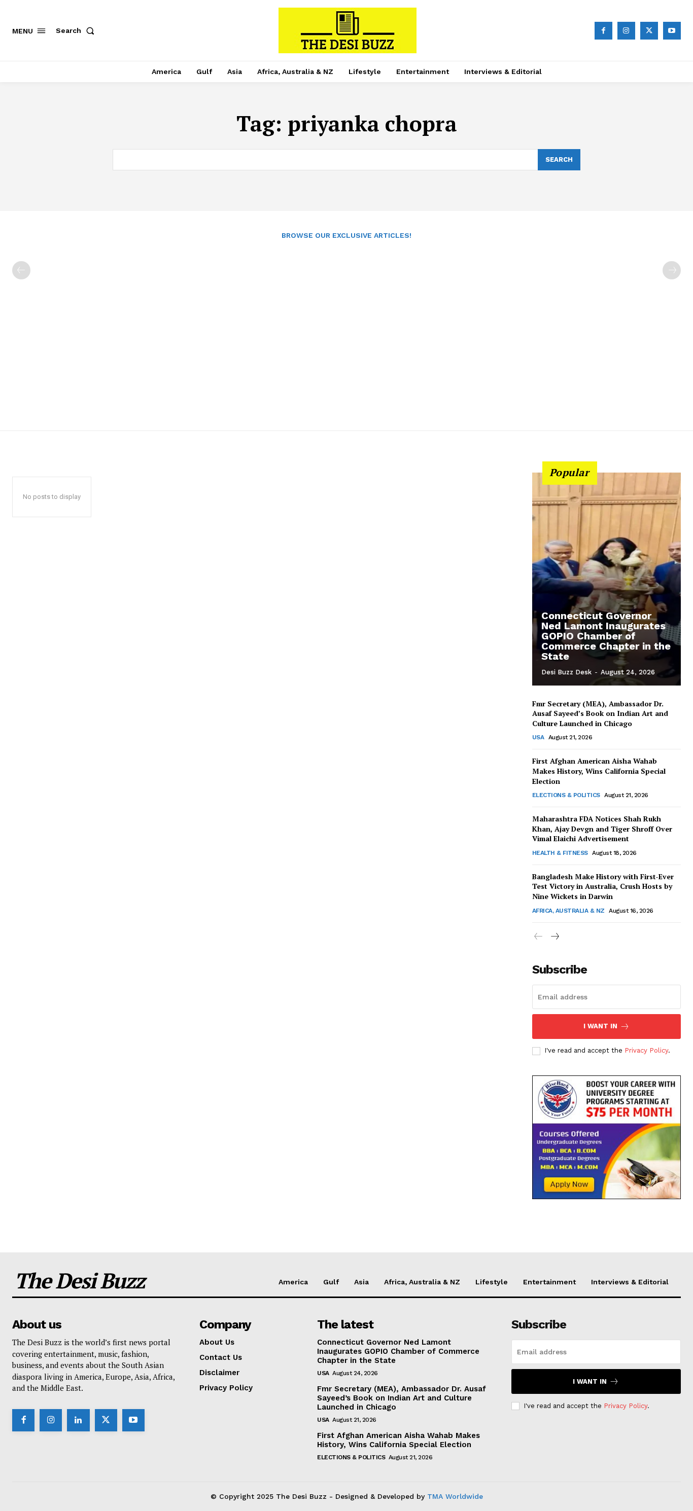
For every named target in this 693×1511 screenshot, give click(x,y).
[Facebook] (603, 31)
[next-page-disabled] (672, 270)
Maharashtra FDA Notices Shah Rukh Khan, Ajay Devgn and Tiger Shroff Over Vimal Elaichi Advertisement (602, 828)
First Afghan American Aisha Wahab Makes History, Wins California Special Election (599, 770)
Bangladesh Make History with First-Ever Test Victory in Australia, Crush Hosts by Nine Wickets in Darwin (603, 886)
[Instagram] (626, 31)
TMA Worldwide (455, 1496)
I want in (600, 1026)
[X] (649, 31)
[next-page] (554, 936)
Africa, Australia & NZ (568, 910)
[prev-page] (21, 270)
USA (538, 737)
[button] (77, 30)
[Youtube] (672, 31)
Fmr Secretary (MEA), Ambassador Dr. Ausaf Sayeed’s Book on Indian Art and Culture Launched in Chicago (600, 713)
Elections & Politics (566, 795)
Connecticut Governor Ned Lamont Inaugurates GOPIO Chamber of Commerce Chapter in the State (606, 635)
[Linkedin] (78, 1420)
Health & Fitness (560, 852)
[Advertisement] (346, 330)
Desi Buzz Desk (566, 672)
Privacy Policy (646, 1050)
